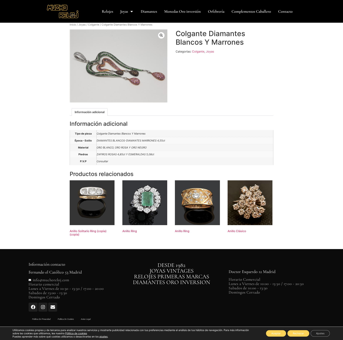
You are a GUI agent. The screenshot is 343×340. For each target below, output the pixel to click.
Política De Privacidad (41, 319)
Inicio (73, 24)
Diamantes (149, 11)
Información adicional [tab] (90, 112)
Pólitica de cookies (76, 333)
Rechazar (298, 333)
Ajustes (320, 333)
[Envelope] (52, 307)
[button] (161, 35)
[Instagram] (42, 307)
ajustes (103, 336)
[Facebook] (33, 307)
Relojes (107, 11)
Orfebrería (216, 11)
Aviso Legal (86, 319)
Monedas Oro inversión (182, 11)
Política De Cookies (66, 319)
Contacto (285, 11)
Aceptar (276, 333)
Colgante (93, 24)
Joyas (124, 11)
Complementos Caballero (251, 11)
